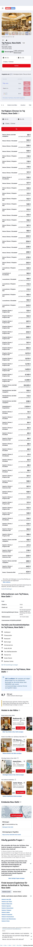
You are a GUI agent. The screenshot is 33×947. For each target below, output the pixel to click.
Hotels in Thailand (6, 910)
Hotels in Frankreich (7, 914)
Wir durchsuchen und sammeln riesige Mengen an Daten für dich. (15, 936)
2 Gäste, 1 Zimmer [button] (8, 61)
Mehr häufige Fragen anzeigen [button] (16, 878)
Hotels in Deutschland (7, 908)
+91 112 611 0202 (7, 48)
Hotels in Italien (6, 912)
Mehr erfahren (6, 582)
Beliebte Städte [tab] (17, 891)
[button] (2, 8)
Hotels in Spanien (6, 906)
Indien (9, 945)
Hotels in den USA (6, 899)
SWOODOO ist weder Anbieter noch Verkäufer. (15, 933)
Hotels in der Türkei (7, 901)
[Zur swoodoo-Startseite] (10, 8)
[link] (13, 731)
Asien (5, 945)
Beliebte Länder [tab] (6, 891)
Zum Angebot (20, 728)
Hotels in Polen (6, 921)
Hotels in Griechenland (8, 916)
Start (1, 945)
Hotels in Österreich (7, 903)
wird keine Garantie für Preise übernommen (11, 928)
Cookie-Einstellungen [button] (6, 589)
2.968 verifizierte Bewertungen (19, 51)
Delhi (14, 945)
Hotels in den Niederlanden (9, 919)
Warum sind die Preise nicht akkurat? (13, 939)
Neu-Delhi (19, 945)
